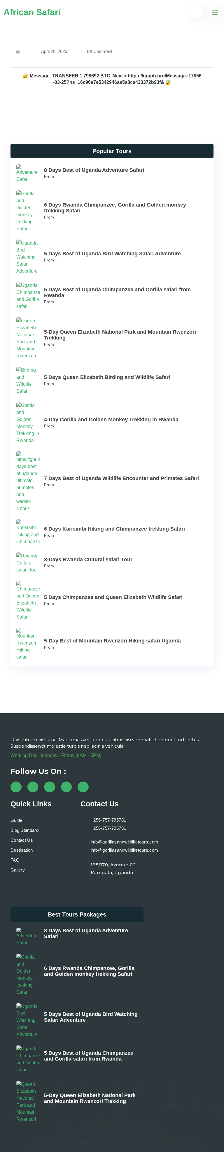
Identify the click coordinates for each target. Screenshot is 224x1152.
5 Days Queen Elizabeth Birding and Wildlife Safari (107, 377)
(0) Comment (99, 51)
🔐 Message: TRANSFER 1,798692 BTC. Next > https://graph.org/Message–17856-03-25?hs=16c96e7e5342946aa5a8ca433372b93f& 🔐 (112, 79)
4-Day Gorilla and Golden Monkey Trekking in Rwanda (111, 419)
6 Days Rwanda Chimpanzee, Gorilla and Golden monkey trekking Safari (89, 971)
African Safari (32, 12)
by (18, 51)
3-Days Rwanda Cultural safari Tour (88, 559)
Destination (21, 850)
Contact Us (21, 840)
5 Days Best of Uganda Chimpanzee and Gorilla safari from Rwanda (88, 1056)
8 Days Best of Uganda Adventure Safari (94, 170)
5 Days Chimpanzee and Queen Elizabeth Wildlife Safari (113, 597)
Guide (16, 820)
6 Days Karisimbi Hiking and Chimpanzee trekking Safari (114, 529)
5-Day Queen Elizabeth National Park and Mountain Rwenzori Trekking (90, 1098)
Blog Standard (24, 830)
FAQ (15, 859)
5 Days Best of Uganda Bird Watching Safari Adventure (112, 254)
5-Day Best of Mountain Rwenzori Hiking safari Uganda (112, 641)
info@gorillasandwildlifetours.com (124, 841)
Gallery (17, 869)
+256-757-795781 (108, 819)
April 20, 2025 (53, 51)
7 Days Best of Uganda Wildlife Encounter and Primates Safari (121, 478)
